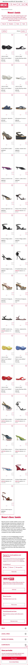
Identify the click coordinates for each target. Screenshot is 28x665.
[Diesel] (4, 5)
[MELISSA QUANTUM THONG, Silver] (21, 73)
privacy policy (22, 558)
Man (6, 567)
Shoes (7, 9)
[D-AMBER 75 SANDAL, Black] (7, 254)
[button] (14, 1)
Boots (18, 23)
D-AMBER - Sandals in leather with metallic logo (10, 329)
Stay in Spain (14, 658)
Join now (14, 589)
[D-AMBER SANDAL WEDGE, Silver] (21, 224)
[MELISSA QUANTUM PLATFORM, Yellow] (7, 344)
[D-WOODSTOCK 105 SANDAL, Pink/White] (7, 284)
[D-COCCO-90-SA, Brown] (7, 494)
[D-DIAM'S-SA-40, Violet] (7, 164)
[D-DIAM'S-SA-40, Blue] (7, 464)
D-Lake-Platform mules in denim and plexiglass (10, 449)
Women (3, 9)
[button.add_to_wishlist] (12, 35)
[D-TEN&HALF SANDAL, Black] (21, 254)
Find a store (14, 604)
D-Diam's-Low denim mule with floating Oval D (10, 178)
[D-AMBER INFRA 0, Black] (7, 314)
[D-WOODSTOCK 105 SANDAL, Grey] (21, 284)
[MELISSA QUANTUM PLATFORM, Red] (7, 374)
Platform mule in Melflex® (6, 58)
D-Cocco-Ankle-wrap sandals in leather (9, 509)
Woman (11, 567)
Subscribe (14, 571)
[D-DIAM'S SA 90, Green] (21, 434)
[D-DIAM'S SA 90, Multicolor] (7, 194)
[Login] (19, 4)
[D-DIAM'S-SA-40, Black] (21, 164)
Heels (23, 23)
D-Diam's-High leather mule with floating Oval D (11, 208)
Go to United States (14, 662)
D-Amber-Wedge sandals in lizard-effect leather (11, 238)
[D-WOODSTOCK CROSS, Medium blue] (21, 103)
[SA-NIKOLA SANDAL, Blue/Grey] (21, 133)
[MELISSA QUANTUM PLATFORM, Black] (7, 43)
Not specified (19, 567)
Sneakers (11, 23)
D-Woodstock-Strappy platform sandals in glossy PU (11, 298)
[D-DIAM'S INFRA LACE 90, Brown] (21, 194)
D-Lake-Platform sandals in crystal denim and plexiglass (12, 148)
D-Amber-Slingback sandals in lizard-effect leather (11, 268)
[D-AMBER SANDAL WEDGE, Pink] (21, 464)
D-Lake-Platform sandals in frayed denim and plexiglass (12, 419)
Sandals (10, 9)
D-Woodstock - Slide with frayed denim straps (10, 118)
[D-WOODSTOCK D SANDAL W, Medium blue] (7, 103)
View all (4, 23)
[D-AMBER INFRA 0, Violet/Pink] (21, 314)
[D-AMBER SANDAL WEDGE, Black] (7, 224)
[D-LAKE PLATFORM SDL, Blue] (7, 434)
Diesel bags (16, 536)
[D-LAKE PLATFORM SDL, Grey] (7, 133)
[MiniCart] (23, 4)
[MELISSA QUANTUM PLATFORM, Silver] (7, 73)
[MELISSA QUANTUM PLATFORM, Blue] (21, 344)
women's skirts (17, 542)
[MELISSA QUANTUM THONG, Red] (21, 374)
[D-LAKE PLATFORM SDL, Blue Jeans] (7, 404)
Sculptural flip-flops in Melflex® (21, 58)
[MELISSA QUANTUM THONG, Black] (21, 43)
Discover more (14, 621)
